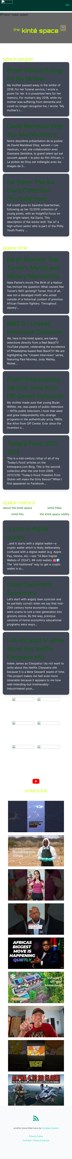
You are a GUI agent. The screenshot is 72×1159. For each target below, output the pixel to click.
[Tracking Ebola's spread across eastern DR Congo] (36, 851)
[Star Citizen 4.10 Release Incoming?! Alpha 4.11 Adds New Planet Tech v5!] (36, 1090)
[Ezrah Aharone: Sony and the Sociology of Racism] (23, 700)
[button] (67, 5)
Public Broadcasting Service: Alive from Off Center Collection (35, 388)
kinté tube (36, 790)
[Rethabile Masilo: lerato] (23, 747)
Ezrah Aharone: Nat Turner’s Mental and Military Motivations (33, 268)
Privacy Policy (36, 1136)
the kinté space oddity (54, 514)
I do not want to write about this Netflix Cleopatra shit (35, 648)
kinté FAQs (55, 508)
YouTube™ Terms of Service (36, 1140)
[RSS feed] (36, 1118)
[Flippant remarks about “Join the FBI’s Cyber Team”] (48, 747)
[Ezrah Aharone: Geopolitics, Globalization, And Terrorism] (48, 723)
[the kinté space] (7, 5)
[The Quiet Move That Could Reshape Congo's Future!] (36, 954)
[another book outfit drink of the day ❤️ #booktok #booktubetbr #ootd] (36, 885)
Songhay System (50, 1128)
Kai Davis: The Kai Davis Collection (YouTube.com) (31, 190)
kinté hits (18, 514)
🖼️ (62, 27)
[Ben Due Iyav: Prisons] (48, 700)
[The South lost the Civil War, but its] (36, 919)
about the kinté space (17, 508)
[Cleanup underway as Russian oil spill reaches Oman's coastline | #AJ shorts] (36, 817)
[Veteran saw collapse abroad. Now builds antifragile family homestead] (36, 988)
